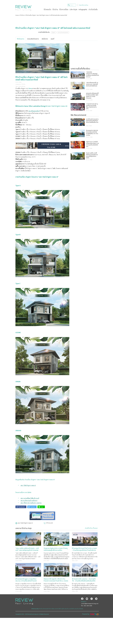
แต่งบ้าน (56, 609)
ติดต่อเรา (83, 602)
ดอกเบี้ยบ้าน (72, 609)
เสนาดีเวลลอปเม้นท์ (34, 111)
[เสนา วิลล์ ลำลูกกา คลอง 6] (16, 523)
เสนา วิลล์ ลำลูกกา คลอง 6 (28, 485)
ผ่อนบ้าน (67, 609)
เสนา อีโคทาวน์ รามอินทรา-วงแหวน (31, 503)
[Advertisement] (56, 21)
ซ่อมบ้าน (77, 609)
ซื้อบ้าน (60, 609)
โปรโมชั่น (81, 609)
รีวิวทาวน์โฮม (51, 609)
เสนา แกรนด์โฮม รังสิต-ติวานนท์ (30, 498)
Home (17, 15)
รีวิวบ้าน (22, 15)
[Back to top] (107, 620)
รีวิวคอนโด (45, 609)
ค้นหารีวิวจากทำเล (83, 5)
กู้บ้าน (63, 609)
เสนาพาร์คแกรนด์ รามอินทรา (29, 500)
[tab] (20, 39)
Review (23, 86)
